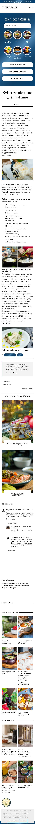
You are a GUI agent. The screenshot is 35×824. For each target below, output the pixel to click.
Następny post (7, 384)
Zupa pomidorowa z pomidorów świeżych (25, 642)
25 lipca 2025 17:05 (25, 537)
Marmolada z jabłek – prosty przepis (23, 713)
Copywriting (17, 2)
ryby (19, 355)
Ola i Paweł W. (15, 526)
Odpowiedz (10, 519)
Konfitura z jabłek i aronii (9, 713)
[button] (26, 6)
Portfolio (27, 1)
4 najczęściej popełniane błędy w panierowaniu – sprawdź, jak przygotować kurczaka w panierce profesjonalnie (25, 678)
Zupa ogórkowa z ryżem (8, 672)
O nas (6, 1)
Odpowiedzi (12, 523)
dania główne (10, 355)
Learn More (13, 821)
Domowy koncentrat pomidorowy (6, 642)
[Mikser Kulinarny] (6, 806)
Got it (24, 821)
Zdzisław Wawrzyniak (13, 509)
